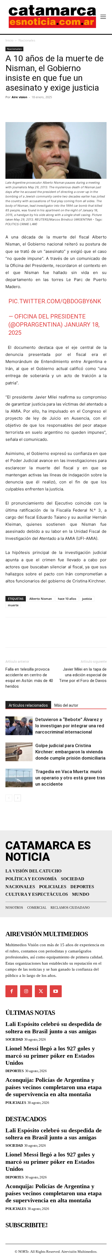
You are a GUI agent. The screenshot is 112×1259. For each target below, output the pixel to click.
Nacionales (26, 40)
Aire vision (19, 97)
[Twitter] (23, 109)
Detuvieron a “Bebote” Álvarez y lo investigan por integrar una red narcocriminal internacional (69, 726)
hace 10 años (67, 599)
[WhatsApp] (48, 109)
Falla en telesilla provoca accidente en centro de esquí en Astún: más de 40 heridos (29, 678)
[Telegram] (35, 109)
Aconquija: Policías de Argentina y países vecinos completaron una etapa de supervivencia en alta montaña (53, 1087)
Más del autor (66, 705)
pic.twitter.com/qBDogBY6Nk (54, 301)
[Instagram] (26, 991)
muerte (13, 605)
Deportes (14, 1071)
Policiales (15, 1103)
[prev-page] (8, 798)
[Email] (60, 109)
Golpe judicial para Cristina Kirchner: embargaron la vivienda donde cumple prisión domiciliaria (70, 752)
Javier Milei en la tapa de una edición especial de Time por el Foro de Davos (83, 675)
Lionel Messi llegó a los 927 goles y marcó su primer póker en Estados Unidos (50, 1055)
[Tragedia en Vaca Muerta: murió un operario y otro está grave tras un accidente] (19, 778)
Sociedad (14, 1039)
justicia (87, 599)
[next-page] (17, 798)
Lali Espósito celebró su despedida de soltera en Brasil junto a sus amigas (53, 1027)
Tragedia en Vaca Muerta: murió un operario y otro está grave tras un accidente (70, 778)
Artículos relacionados (28, 705)
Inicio (9, 40)
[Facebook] (10, 109)
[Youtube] (56, 991)
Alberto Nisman (40, 599)
